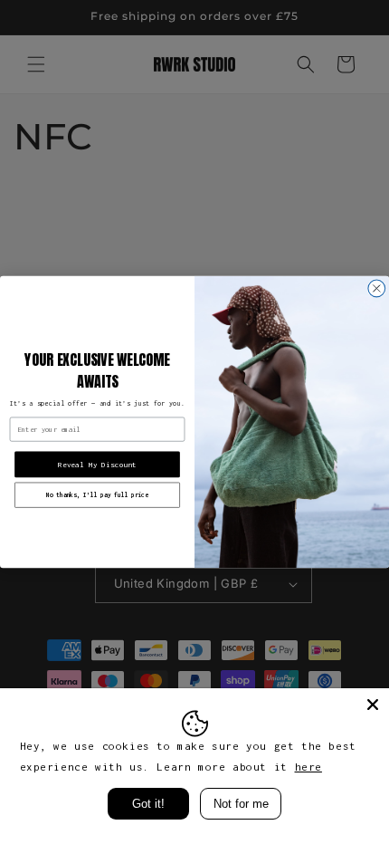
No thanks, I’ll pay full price (97, 494)
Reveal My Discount (97, 464)
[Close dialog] (376, 288)
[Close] (373, 704)
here (308, 766)
